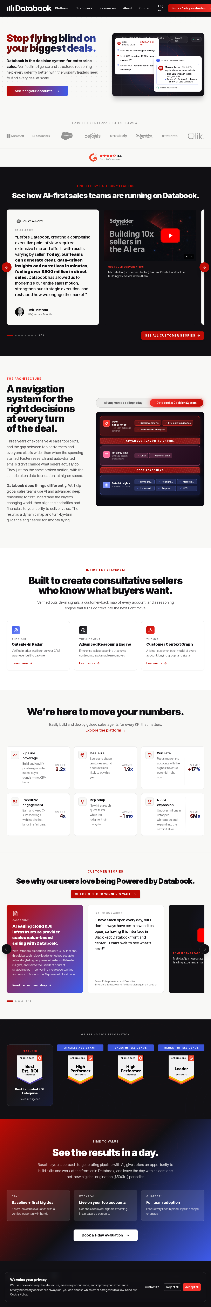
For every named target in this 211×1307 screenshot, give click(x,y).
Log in (160, 8)
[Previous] (7, 267)
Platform (61, 8)
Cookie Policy (18, 1294)
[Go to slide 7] (32, 335)
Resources (108, 8)
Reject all (172, 1287)
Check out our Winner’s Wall (103, 894)
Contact (145, 8)
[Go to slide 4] (22, 335)
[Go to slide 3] (19, 335)
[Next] (204, 267)
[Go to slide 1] (10, 335)
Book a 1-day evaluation (102, 1235)
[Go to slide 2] (15, 335)
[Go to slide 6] (29, 335)
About (127, 8)
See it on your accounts (34, 91)
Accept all (191, 1287)
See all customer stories (170, 335)
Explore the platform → (106, 730)
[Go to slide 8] (35, 335)
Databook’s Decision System (177, 402)
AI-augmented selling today (123, 402)
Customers (83, 8)
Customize (152, 1287)
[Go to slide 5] (25, 335)
